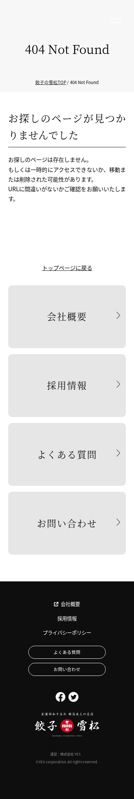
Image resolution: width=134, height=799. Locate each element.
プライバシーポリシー (67, 632)
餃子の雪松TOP (50, 82)
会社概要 (67, 316)
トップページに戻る (67, 267)
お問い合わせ (67, 523)
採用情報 (67, 385)
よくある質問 (67, 454)
